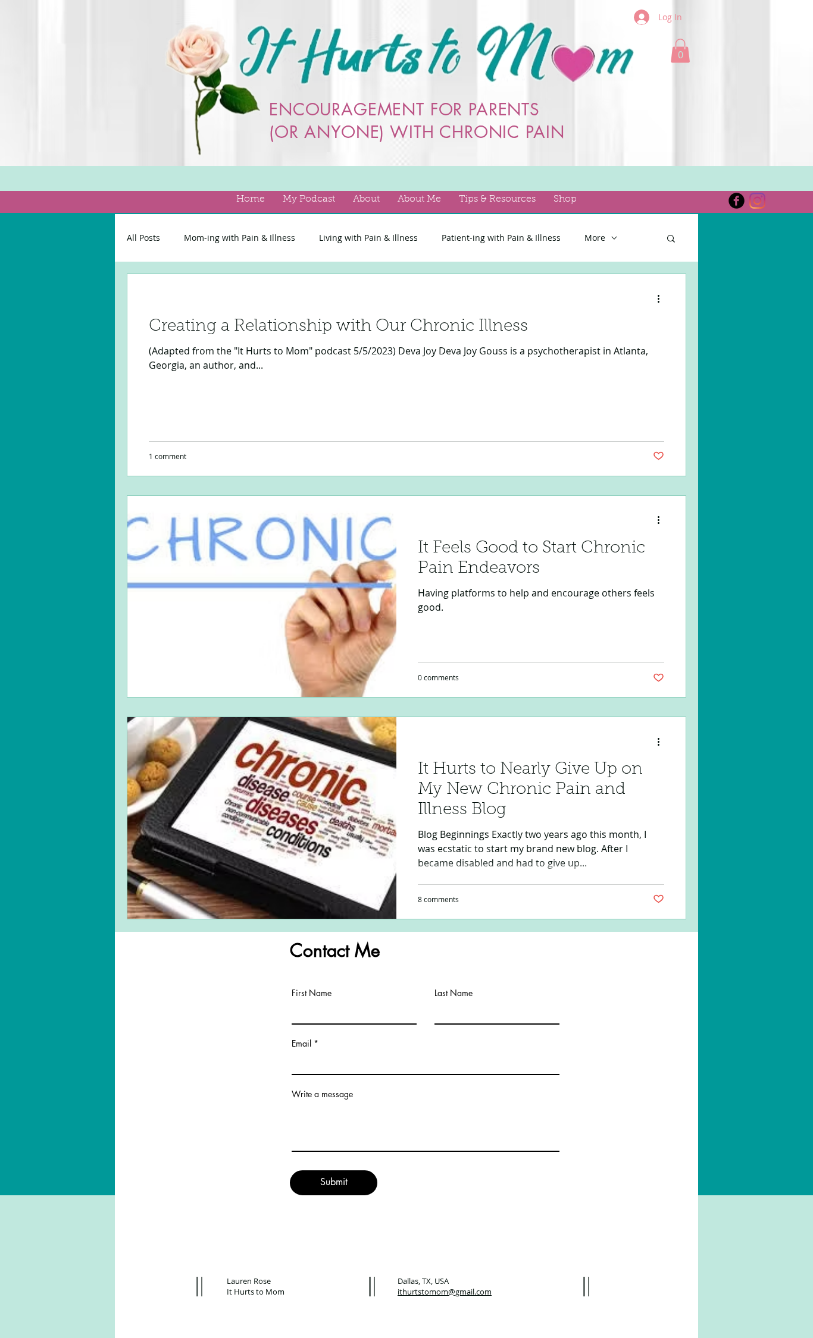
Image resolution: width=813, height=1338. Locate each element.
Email (301, 1043)
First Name (312, 993)
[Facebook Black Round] (736, 201)
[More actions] (662, 298)
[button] (680, 51)
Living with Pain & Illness (368, 237)
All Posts (143, 237)
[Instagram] (757, 201)
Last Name (453, 993)
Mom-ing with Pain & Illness (239, 237)
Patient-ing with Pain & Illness (501, 237)
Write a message (322, 1094)
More (594, 237)
